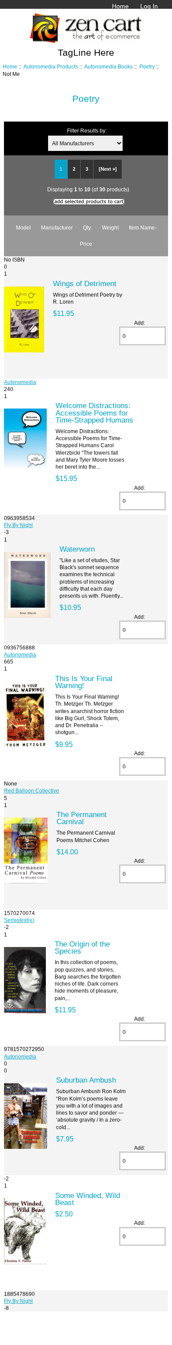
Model (23, 227)
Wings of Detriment (84, 283)
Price (86, 244)
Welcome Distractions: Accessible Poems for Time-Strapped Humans (94, 412)
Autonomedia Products (50, 66)
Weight (110, 227)
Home (120, 6)
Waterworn (77, 549)
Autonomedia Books (108, 66)
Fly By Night (18, 525)
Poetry (147, 66)
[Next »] (108, 169)
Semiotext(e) (19, 920)
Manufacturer (57, 227)
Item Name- (143, 227)
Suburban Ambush (86, 1080)
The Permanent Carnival (81, 818)
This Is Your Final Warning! (83, 682)
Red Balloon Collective (31, 790)
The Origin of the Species (82, 947)
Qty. (87, 227)
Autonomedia (20, 382)
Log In (149, 6)
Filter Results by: (87, 130)
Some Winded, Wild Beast (87, 1199)
